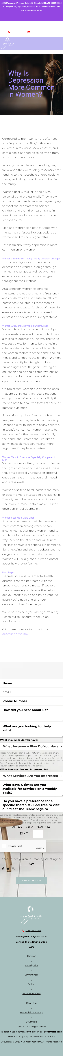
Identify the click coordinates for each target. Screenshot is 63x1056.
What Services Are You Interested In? (24, 769)
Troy (31, 946)
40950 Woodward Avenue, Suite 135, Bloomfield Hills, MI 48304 (29, 3)
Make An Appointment (43, 32)
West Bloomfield (31, 993)
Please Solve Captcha (31, 827)
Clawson (31, 956)
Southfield (31, 1021)
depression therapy (15, 634)
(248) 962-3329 (18, 32)
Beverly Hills (31, 965)
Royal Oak (31, 1003)
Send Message (31, 880)
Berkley (32, 984)
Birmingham (32, 974)
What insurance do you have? (19, 740)
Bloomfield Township (31, 1012)
